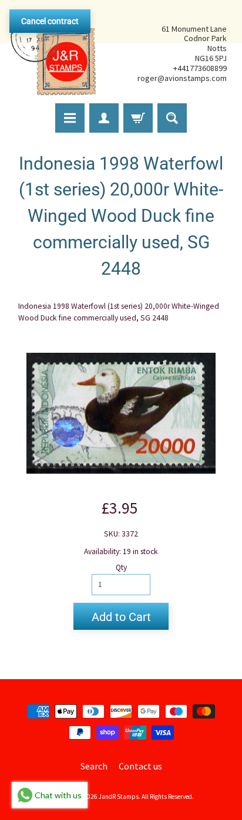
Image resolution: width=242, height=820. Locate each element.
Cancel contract (50, 21)
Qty (121, 567)
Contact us (140, 766)
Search (93, 766)
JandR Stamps (119, 796)
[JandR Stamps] (53, 53)
